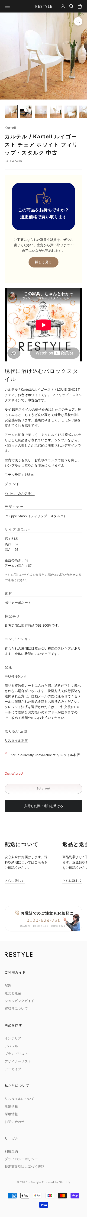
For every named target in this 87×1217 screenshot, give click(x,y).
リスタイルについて (20, 1099)
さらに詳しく (15, 881)
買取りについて (16, 1008)
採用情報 (11, 1114)
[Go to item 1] (11, 111)
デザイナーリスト (18, 1061)
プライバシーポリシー (21, 1159)
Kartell (10, 128)
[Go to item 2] (25, 111)
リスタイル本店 (16, 740)
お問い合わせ (66, 575)
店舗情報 (11, 1106)
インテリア (13, 1038)
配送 (8, 985)
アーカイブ (13, 1069)
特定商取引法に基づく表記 (24, 1167)
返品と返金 (13, 993)
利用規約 (11, 1151)
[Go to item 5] (70, 111)
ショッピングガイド (20, 1001)
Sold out (43, 788)
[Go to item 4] (55, 111)
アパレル (11, 1046)
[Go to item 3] (40, 111)
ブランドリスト (16, 1054)
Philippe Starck (34, 516)
